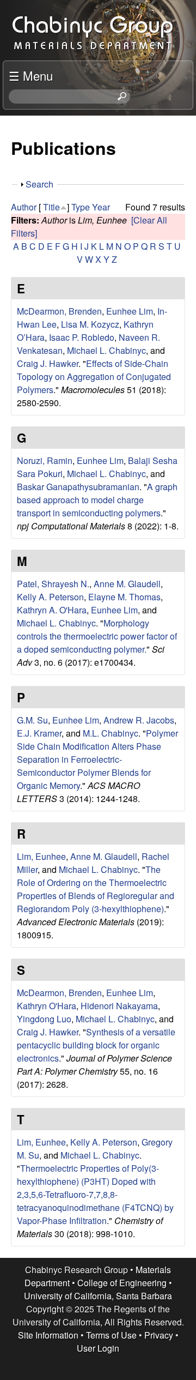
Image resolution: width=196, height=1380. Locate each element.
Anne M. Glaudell (127, 583)
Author (23, 207)
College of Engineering (122, 1282)
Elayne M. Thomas (124, 596)
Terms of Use (111, 1335)
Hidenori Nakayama (119, 1005)
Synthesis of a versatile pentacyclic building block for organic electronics (96, 1045)
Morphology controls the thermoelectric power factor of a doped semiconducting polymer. (97, 636)
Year (101, 207)
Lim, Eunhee (41, 856)
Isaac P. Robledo (81, 337)
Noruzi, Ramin (44, 460)
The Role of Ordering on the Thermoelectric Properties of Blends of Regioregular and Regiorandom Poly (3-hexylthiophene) (95, 889)
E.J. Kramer (39, 733)
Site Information (48, 1335)
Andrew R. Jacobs (138, 720)
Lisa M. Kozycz (90, 324)
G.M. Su (32, 720)
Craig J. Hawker (47, 363)
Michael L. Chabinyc (106, 350)
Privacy (158, 1335)
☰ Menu (31, 75)
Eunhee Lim (129, 311)
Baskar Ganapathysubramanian (78, 486)
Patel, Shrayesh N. (53, 583)
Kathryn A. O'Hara (52, 610)
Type (80, 207)
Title (51, 207)
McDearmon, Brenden (59, 311)
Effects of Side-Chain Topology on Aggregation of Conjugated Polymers (94, 376)
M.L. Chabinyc (110, 733)
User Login (98, 1348)
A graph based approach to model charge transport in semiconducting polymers (97, 499)
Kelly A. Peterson (50, 596)
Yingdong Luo (44, 1019)
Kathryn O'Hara (46, 1005)
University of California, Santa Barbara (98, 1295)
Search (39, 184)
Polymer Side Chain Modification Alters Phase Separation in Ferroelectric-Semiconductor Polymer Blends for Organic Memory (97, 759)
